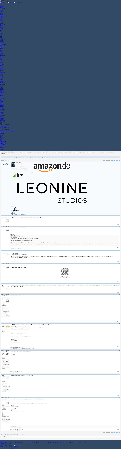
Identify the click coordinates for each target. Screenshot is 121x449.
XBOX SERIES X (2, 110)
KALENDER (1, 53)
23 (114, 160)
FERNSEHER (1, 14)
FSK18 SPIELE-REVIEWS (3, 143)
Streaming (80, 442)
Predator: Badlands (18, 162)
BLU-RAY (1, 51)
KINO (0, 18)
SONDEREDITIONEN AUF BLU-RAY (4, 127)
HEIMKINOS (1, 149)
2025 (26, 168)
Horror (21, 169)
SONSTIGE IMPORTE (2, 82)
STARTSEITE (1, 6)
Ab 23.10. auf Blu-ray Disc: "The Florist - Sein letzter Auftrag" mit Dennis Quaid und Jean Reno (81, 152)
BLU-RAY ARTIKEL (2, 10)
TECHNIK (1, 25)
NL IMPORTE (1, 79)
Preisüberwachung (2, 443)
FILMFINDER (1, 50)
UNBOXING (1, 27)
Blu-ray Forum (2, 434)
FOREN (1, 123)
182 (119, 226)
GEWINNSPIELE (2, 7)
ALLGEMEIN (1, 87)
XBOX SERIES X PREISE (3, 44)
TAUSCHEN (1, 135)
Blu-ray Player (55, 442)
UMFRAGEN (1, 9)
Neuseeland (22, 168)
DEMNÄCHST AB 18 (2, 142)
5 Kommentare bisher (23, 214)
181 (119, 215)
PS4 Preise (1, 445)
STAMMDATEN (2, 138)
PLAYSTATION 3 (2, 104)
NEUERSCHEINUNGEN (3, 141)
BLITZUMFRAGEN (2, 8)
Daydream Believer (12, 348)
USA (24, 168)
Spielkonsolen (25, 442)
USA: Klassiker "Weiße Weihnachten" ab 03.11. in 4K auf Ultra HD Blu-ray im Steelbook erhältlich (15, 152)
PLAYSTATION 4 (2, 98)
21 (112, 160)
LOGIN (1, 146)
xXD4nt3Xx (4, 264)
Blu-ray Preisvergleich (29, 442)
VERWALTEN (1, 137)
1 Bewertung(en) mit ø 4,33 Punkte (15, 214)
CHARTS (1, 52)
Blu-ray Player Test (50, 442)
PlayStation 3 (34, 442)
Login (0, 3)
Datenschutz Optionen (11, 448)
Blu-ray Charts (21, 442)
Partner (6, 446)
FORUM (1, 122)
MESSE (1, 20)
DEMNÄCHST (1, 59)
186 (119, 294)
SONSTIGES (1, 41)
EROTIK (1, 140)
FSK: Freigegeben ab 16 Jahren (24, 170)
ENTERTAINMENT (2, 130)
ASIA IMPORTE (2, 73)
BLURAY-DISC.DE (2, 33)
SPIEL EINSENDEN (2, 103)
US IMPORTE (1, 81)
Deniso (24, 348)
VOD (18, 442)
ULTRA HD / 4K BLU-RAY (3, 126)
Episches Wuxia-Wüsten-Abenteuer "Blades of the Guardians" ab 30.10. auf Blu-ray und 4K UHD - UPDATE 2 (6, 387)
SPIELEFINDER (2, 89)
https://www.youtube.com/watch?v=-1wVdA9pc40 (18, 297)
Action (23, 169)
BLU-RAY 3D (1, 56)
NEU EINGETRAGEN (2, 55)
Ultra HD (39, 442)
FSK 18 (1, 139)
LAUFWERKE (1, 19)
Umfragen (6, 443)
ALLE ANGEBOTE (2, 39)
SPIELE (1, 86)
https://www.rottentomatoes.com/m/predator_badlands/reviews (21, 336)
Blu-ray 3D (64, 442)
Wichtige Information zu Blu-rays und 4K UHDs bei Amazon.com (36, 152)
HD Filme (37, 442)
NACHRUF (1, 21)
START (1, 5)
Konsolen (78, 442)
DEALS (1, 38)
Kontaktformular (11, 442)
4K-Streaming (16, 442)
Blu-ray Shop (83, 442)
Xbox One (73, 442)
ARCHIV (1, 37)
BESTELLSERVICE (2, 84)
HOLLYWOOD (1, 17)
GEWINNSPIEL (2, 16)
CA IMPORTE (1, 75)
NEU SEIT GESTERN (2, 131)
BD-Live (58, 442)
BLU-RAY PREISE (2, 42)
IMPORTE (1, 69)
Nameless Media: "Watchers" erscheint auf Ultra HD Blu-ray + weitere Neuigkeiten (6, 311)
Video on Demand (67, 442)
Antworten (2, 160)
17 (106, 160)
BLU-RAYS (1, 40)
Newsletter (1, 442)
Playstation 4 (60, 442)
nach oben (1, 441)
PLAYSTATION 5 (2, 92)
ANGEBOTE (1, 28)
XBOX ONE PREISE (2, 45)
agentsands (4, 324)
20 (111, 160)
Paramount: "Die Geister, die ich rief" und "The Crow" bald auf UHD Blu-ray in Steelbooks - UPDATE (56, 152)
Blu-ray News (16, 446)
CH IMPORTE (1, 76)
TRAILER (1, 34)
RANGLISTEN (1, 150)
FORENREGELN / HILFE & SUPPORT (4, 124)
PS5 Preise (1, 446)
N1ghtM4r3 (4, 217)
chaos (12, 426)
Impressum (10, 445)
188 (119, 350)
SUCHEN (1, 136)
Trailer (75, 442)
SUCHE (1, 132)
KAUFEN (1, 134)
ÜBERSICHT (1, 47)
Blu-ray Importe (87, 442)
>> (117, 160)
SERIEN (1, 31)
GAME (1, 15)
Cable (3, 375)
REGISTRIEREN (2, 147)
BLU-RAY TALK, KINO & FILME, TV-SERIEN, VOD (6, 125)
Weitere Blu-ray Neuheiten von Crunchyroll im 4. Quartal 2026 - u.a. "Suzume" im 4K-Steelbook (6, 417)
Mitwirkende (10, 446)
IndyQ (17, 248)
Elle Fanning (22, 166)
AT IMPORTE (1, 74)
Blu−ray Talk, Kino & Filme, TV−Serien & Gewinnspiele (11, 434)
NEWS (1, 11)
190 (119, 397)
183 (119, 250)
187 (119, 323)
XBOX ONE (1, 116)
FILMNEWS (1, 48)
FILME (1, 30)
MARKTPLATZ (2, 133)
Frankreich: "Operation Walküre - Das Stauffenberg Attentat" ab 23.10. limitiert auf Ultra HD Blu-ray (6, 361)
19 (109, 160)
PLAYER (1, 22)
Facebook (10, 443)
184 (119, 263)
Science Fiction (26, 169)
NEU (0, 54)
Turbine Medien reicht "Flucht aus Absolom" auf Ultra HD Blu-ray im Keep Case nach (6, 390)
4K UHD (71, 442)
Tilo (2, 227)
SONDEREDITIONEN (2, 24)
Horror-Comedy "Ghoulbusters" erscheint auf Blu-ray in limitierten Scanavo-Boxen (103, 152)
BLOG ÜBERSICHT (2, 148)
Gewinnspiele (7, 442)
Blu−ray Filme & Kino (21, 434)
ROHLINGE (1, 23)
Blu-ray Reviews (46, 442)
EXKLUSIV (1, 13)
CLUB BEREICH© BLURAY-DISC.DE (4, 129)
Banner (6, 445)
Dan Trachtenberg (23, 167)
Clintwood (19, 348)
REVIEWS (1, 49)
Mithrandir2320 (12, 248)
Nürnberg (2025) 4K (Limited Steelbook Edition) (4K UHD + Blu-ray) (6, 364)
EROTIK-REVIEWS (2, 144)
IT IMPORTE (1, 78)
